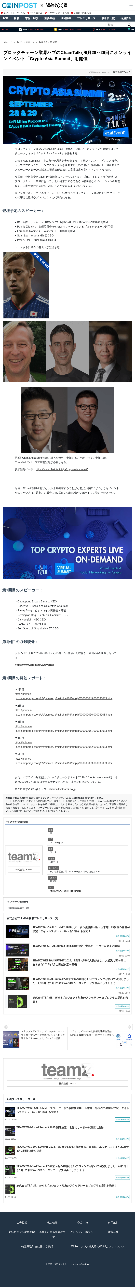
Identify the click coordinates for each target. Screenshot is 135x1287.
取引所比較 (108, 18)
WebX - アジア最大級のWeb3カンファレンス (97, 1246)
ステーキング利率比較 (58, 12)
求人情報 (52, 1222)
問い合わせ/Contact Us (22, 1232)
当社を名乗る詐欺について (52, 1235)
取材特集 (66, 18)
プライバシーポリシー (82, 1232)
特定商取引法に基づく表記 (37, 1246)
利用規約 (113, 1222)
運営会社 (113, 1232)
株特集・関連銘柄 (82, 12)
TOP (5, 18)
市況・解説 (31, 18)
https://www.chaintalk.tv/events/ (34, 664)
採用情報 (126, 18)
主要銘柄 (49, 18)
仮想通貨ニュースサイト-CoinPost (74, 1264)
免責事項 (82, 1222)
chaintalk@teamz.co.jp (62, 789)
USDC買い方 (36, 12)
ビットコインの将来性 (14, 12)
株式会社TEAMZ (49, 42)
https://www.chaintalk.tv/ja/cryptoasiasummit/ (62, 469)
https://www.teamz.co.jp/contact (65, 891)
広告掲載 (22, 1222)
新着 (16, 18)
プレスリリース (86, 18)
